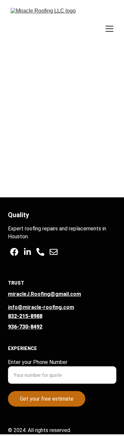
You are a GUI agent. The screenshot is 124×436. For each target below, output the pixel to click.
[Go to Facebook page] (14, 252)
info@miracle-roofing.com (41, 307)
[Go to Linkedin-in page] (27, 252)
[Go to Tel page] (40, 252)
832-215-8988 (25, 316)
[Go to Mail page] (54, 252)
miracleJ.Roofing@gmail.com (44, 294)
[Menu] (109, 29)
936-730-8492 (25, 327)
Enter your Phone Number (37, 362)
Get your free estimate (46, 399)
